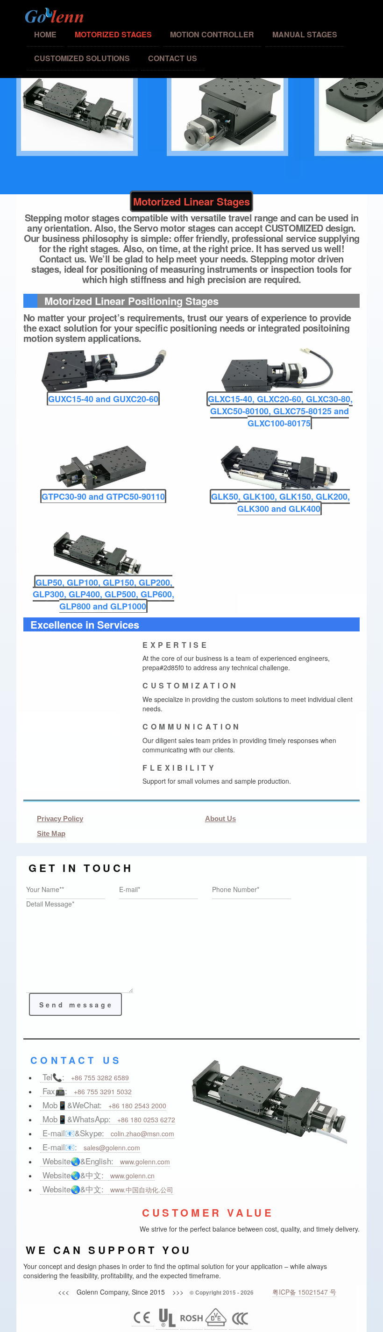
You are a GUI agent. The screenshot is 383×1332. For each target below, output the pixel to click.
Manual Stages (304, 34)
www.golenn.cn (131, 1175)
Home (45, 34)
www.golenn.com (145, 1161)
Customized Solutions (82, 58)
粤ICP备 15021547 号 (304, 1292)
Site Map (51, 833)
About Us (220, 818)
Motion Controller (212, 34)
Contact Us (172, 58)
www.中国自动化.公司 (140, 1189)
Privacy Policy (60, 818)
